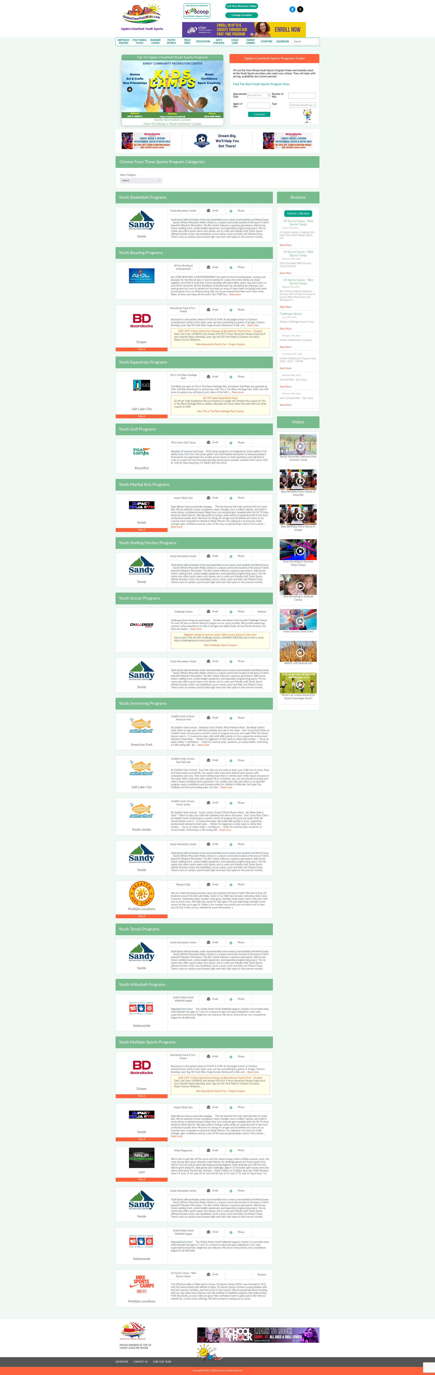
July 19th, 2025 (289, 317)
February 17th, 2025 (291, 336)
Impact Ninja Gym (183, 498)
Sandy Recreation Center (183, 211)
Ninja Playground (183, 1150)
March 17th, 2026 (290, 228)
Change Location (242, 15)
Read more (235, 294)
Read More (285, 245)
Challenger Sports (183, 612)
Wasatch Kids (183, 885)
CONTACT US (140, 1362)
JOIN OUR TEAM (162, 1362)
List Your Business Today (241, 6)
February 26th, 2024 (291, 375)
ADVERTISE (122, 1362)
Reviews (262, 612)
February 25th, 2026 (291, 259)
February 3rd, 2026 (290, 287)
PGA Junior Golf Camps (183, 443)
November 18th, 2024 (292, 354)
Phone (241, 211)
